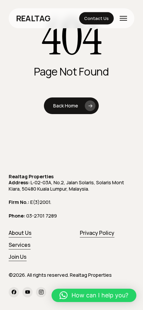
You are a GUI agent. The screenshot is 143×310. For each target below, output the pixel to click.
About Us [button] (20, 232)
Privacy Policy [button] (97, 232)
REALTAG (33, 18)
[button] (123, 18)
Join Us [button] (18, 256)
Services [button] (20, 244)
